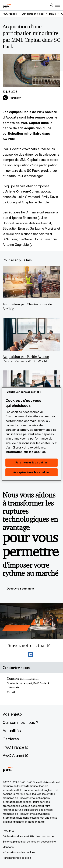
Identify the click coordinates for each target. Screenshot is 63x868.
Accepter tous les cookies (31, 472)
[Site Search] (51, 5)
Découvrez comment (20, 588)
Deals (52, 13)
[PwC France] (7, 5)
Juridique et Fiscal (33, 13)
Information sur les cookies (25, 452)
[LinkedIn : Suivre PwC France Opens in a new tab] (30, 655)
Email (11, 692)
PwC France (10, 13)
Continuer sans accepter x (24, 391)
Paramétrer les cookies (17, 857)
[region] (31, 434)
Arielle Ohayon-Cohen (22, 191)
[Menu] (57, 5)
